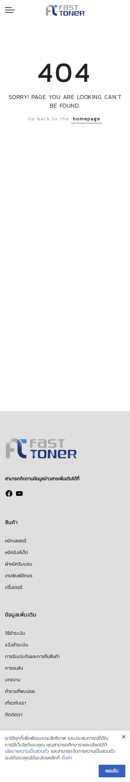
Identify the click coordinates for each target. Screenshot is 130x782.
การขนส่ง (14, 668)
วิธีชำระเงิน (15, 633)
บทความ (12, 679)
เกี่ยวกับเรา (15, 703)
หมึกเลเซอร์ (15, 540)
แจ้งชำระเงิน (16, 644)
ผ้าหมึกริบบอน (18, 564)
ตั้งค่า (67, 758)
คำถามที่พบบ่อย (20, 691)
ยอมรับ (112, 770)
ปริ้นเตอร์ (13, 587)
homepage (86, 118)
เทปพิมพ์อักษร (18, 575)
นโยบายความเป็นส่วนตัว (27, 751)
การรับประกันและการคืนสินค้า (32, 656)
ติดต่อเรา (13, 714)
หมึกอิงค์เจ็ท (16, 552)
